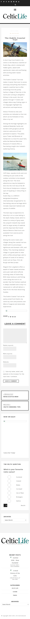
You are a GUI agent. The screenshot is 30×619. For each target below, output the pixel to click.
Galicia (18, 501)
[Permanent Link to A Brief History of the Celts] (15, 576)
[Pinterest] (9, 1)
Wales (18, 485)
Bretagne (19, 497)
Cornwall (19, 489)
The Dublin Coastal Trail (15, 39)
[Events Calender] (12, 1)
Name (8, 345)
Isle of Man (20, 493)
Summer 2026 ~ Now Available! (15, 565)
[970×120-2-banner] (16, 311)
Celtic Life (15, 588)
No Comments (14, 36)
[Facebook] (2, 1)
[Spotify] (17, 1)
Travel (15, 595)
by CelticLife (14, 33)
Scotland (19, 477)
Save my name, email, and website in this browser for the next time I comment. (13, 374)
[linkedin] (19, 1)
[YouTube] (14, 1)
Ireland (18, 481)
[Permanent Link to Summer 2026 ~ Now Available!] (15, 563)
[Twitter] (4, 1)
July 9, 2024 (14, 30)
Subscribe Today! (9, 453)
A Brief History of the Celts (15, 578)
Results (23, 505)
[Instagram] (7, 1)
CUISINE (15, 591)
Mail (7, 354)
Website (6, 362)
